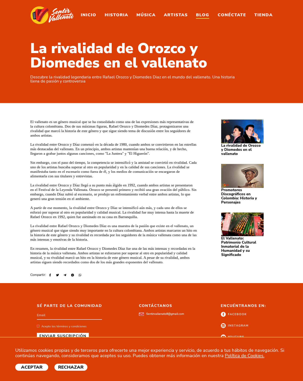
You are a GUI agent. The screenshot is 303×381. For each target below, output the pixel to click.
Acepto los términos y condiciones (64, 326)
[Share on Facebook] (49, 275)
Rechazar (70, 367)
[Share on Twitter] (57, 275)
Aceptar (31, 367)
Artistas (176, 15)
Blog (202, 15)
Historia (116, 15)
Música (146, 15)
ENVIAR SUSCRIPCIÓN (62, 335)
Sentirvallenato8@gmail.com (165, 314)
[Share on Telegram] (64, 275)
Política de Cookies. (244, 356)
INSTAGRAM (238, 326)
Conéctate (232, 15)
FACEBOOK (237, 314)
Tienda (263, 15)
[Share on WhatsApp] (79, 275)
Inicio (88, 15)
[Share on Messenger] (72, 275)
